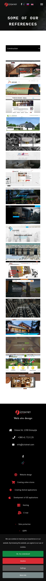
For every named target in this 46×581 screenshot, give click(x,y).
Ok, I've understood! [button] (23, 554)
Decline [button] (23, 561)
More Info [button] (23, 575)
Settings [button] (23, 568)
